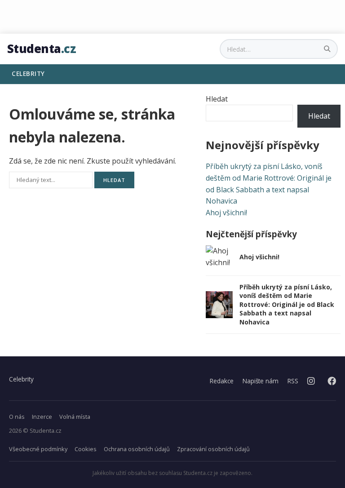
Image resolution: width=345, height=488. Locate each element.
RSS (293, 381)
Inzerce (42, 417)
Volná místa (74, 417)
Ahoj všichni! (226, 212)
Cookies (86, 449)
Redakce (222, 381)
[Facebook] (331, 381)
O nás (17, 417)
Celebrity (21, 379)
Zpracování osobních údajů (213, 449)
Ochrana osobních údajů (137, 449)
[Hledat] (328, 49)
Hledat (217, 99)
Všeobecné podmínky (38, 449)
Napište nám (261, 381)
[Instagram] (311, 381)
